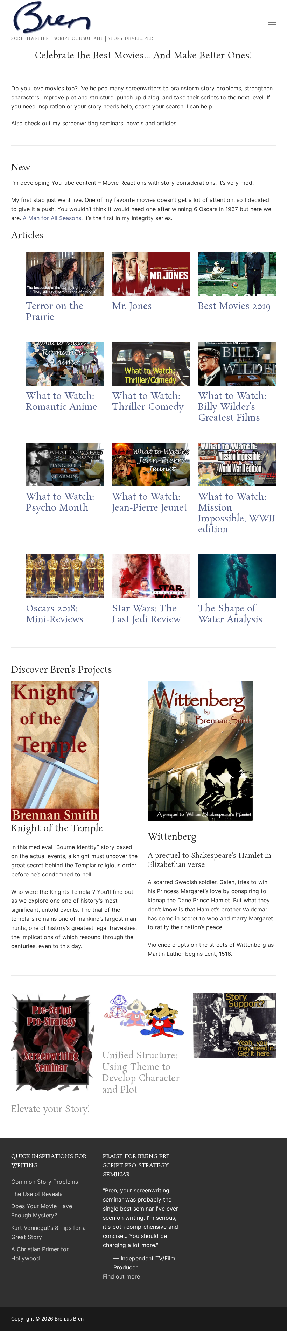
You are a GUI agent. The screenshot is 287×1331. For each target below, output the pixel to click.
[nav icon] (272, 22)
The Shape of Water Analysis (230, 614)
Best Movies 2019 (234, 306)
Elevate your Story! (50, 1110)
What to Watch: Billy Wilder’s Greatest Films (232, 407)
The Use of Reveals (36, 1193)
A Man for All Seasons (52, 218)
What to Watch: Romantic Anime (61, 402)
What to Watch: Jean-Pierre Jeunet (149, 503)
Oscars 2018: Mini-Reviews (55, 614)
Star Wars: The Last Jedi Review (146, 614)
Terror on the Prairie (54, 312)
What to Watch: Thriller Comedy (148, 402)
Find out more (121, 1276)
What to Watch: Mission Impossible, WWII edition (236, 513)
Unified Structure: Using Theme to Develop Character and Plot (141, 1073)
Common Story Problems (44, 1181)
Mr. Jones (132, 306)
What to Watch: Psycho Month (60, 503)
